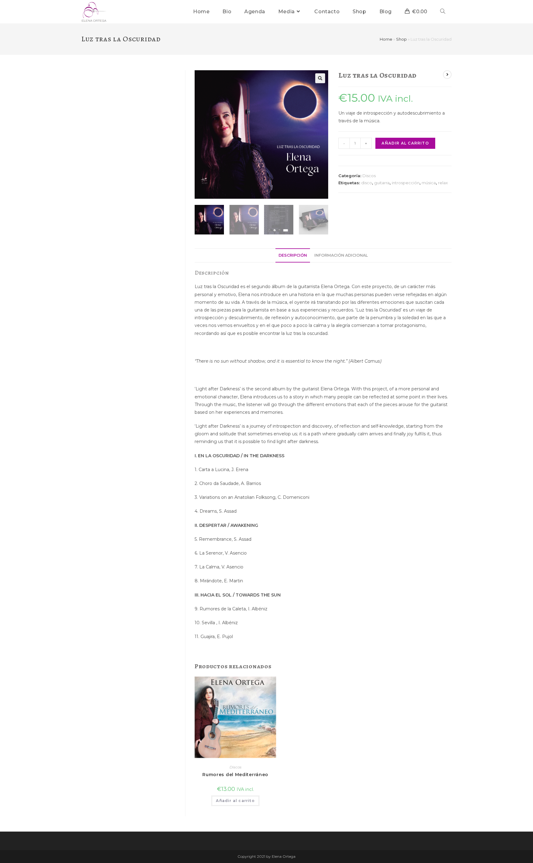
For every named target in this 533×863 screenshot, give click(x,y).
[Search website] (443, 11)
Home (386, 39)
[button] (320, 78)
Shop (401, 39)
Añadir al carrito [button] (235, 800)
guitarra (382, 182)
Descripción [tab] (293, 255)
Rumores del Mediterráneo (235, 774)
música (429, 182)
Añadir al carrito (405, 143)
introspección (405, 182)
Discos (369, 175)
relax (443, 182)
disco (366, 182)
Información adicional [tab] (341, 255)
